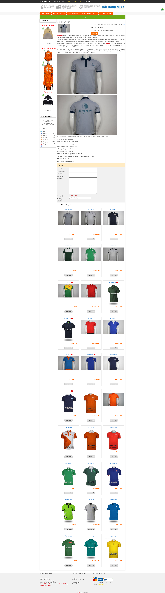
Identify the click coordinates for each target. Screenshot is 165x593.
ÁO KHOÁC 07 (45, 106)
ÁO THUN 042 (113, 318)
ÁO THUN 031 (91, 463)
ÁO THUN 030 (113, 463)
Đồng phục (60, 35)
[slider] (74, 195)
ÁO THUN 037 (91, 391)
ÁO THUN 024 (113, 536)
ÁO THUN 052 (113, 209)
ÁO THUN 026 (68, 536)
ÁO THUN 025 (91, 536)
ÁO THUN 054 (68, 209)
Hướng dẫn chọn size (73, 13)
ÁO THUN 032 (68, 463)
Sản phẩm (45, 20)
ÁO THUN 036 (113, 391)
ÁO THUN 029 (68, 499)
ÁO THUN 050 (68, 246)
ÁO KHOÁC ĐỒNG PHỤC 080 (48, 39)
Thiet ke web (79, 592)
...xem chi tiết (68, 239)
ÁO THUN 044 (67, 318)
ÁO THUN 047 (67, 282)
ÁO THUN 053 (91, 209)
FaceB (80, 1)
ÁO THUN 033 (113, 427)
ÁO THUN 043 (91, 318)
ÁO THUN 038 (67, 391)
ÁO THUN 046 (91, 282)
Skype (74, 1)
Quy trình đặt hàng (45, 13)
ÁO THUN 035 (68, 427)
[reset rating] (70, 195)
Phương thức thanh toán (59, 13)
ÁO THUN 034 (91, 427)
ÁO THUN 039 (113, 354)
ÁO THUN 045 (112, 282)
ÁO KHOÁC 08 (48, 83)
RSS (124, 24)
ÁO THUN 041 (67, 354)
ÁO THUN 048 (113, 246)
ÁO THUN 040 (89, 354)
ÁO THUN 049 (91, 246)
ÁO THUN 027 (113, 499)
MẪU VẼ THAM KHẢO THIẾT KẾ (89, 13)
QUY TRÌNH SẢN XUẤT (105, 13)
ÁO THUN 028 (91, 499)
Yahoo (68, 1)
